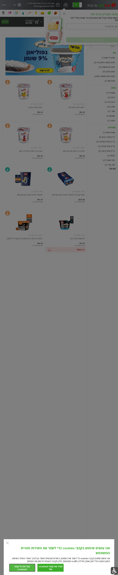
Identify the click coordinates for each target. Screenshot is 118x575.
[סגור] (7, 543)
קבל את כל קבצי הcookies (22, 568)
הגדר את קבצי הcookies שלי (50, 568)
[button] (114, 570)
